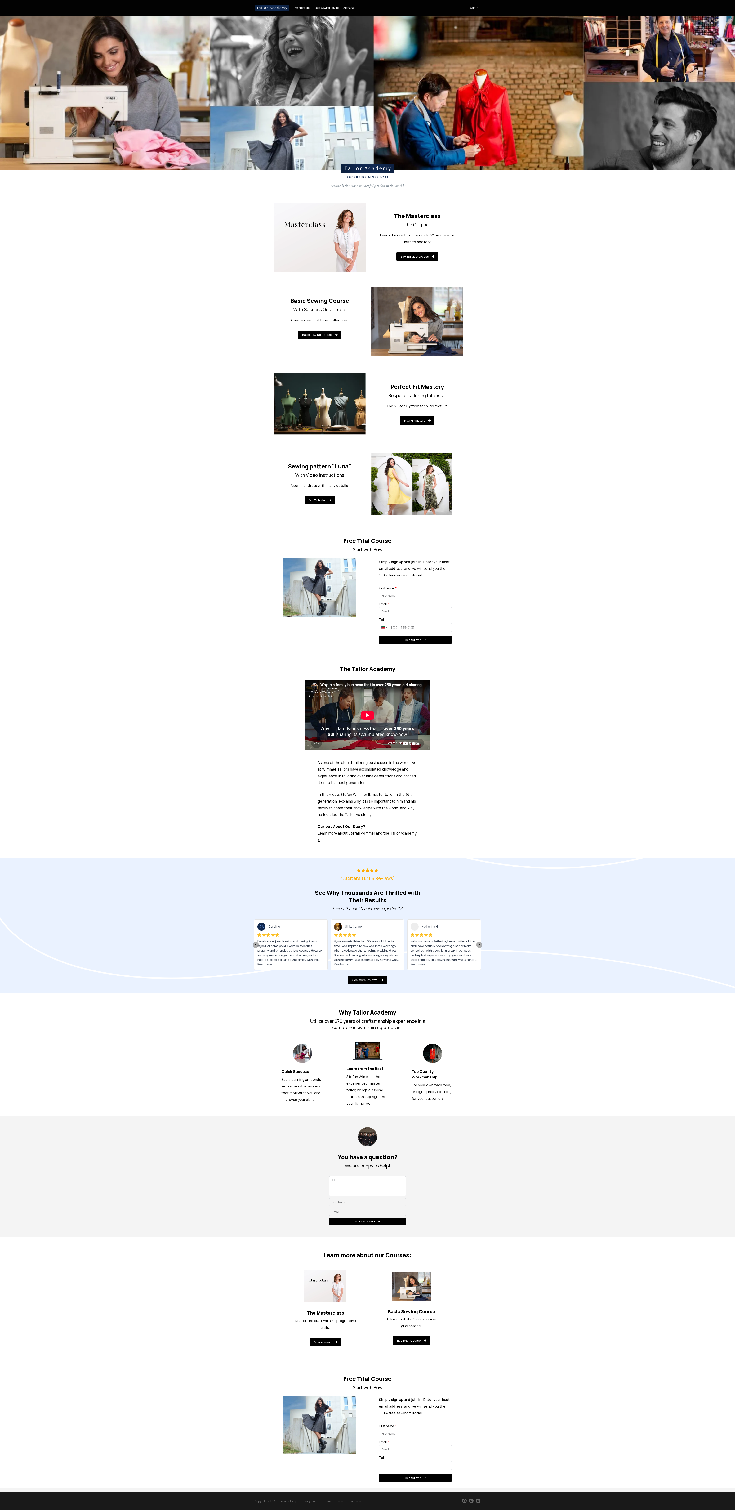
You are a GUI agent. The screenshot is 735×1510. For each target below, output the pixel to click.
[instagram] (471, 1501)
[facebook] (464, 1501)
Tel (381, 619)
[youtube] (478, 1501)
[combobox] (383, 627)
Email (383, 604)
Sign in (474, 8)
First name (387, 588)
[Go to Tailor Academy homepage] (272, 7)
